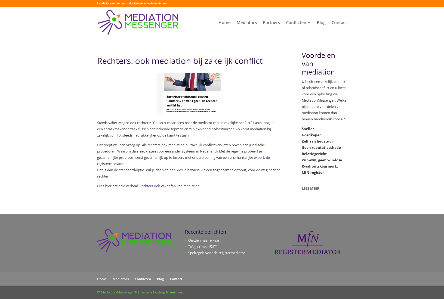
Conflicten (296, 23)
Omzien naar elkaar (203, 240)
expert (259, 157)
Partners (271, 23)
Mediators (247, 23)
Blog (321, 23)
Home (225, 23)
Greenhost (175, 292)
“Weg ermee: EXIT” (202, 246)
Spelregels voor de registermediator (216, 252)
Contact (339, 23)
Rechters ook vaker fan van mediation (169, 186)
